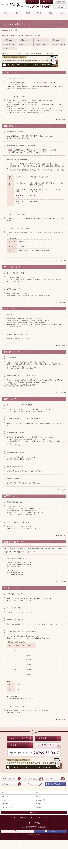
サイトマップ (50, 818)
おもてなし (5, 796)
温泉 (37, 792)
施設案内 (38, 796)
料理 (3, 792)
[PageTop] (34, 120)
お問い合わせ (24, 818)
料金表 (16, 138)
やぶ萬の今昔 (6, 800)
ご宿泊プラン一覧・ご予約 (39, 82)
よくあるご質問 (40, 800)
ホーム (16, 818)
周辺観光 (38, 804)
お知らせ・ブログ (7, 807)
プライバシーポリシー (37, 818)
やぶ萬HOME (5, 30)
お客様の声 (5, 804)
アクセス (15, 281)
